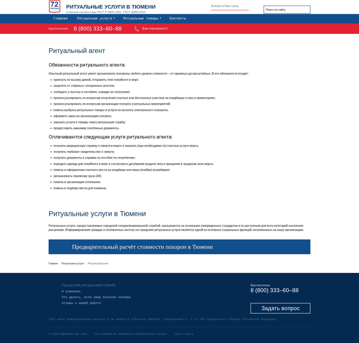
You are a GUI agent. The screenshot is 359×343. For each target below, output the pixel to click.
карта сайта (184, 334)
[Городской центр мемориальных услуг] (55, 6)
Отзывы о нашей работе (81, 303)
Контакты (177, 18)
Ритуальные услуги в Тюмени (111, 7)
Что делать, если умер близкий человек (96, 297)
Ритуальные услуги (94, 18)
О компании (71, 291)
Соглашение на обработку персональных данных (131, 334)
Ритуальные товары (140, 18)
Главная (60, 18)
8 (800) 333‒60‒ (94, 28)
